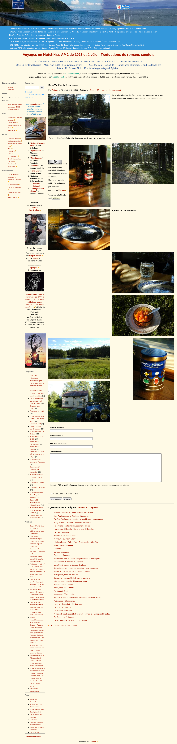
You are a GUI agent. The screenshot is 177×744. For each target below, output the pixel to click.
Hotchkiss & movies (14, 187)
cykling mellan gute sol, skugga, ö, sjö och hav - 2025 (36, 401)
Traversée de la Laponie (64, 585)
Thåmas (55, 90)
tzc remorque (34, 732)
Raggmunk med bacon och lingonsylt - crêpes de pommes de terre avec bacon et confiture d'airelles (37, 595)
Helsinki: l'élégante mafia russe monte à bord (73, 526)
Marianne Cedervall (36, 722)
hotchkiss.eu (12, 177)
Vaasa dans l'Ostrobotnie (65, 594)
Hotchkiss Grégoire (14, 179)
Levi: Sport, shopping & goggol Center (70, 565)
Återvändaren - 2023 (37, 411)
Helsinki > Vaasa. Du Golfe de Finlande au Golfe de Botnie (78, 598)
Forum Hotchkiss (13, 174)
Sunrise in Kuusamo (63, 555)
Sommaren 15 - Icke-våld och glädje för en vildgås (37, 454)
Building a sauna (61, 552)
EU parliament (35, 256)
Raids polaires (12, 197)
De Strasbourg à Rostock (65, 617)
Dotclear (93, 741)
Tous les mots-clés (33, 737)
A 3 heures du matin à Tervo (66, 539)
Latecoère (11, 151)
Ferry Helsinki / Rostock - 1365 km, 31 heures (73, 523)
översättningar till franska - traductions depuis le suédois (37, 393)
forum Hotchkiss (13, 109)
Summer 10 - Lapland (98, 90)
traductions (35, 104)
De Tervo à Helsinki (62, 532)
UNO (35, 258)
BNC (9, 149)
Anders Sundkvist (36, 704)
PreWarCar (11, 130)
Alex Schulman (35, 702)
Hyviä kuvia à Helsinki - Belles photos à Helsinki (74, 529)
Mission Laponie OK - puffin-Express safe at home (75, 513)
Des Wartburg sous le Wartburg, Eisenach (71, 516)
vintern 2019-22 (35, 424)
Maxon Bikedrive (35, 724)
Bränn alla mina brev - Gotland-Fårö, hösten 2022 (37, 418)
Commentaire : (56, 452)
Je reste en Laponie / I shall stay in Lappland (73, 578)
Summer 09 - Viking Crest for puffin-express (36, 495)
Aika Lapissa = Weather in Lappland (69, 562)
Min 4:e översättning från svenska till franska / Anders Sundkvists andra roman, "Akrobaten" (37, 660)
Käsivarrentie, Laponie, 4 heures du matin (71, 581)
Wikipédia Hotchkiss (14, 192)
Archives (11, 90)
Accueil (10, 87)
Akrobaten (35, 166)
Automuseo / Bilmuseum (64, 601)
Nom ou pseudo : (57, 428)
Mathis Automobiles (14, 141)
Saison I (36, 184)
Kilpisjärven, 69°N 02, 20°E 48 (67, 575)
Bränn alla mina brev (37, 709)
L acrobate (33, 719)
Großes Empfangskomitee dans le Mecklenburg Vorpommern (79, 519)
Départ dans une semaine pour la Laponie (71, 620)
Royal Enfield (12, 123)
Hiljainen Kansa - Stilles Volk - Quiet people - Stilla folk (77, 542)
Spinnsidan (36, 151)
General (33, 513)
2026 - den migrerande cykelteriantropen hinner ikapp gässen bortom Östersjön (37, 381)
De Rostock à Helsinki (63, 611)
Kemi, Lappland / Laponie (65, 588)
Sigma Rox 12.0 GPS (37, 727)
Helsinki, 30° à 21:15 (63, 607)
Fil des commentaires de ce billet (64, 625)
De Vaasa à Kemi (62, 591)
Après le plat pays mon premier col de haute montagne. (77, 568)
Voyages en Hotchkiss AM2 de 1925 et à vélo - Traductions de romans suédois (88, 55)
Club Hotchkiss (13, 185)
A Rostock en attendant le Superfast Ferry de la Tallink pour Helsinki (82, 614)
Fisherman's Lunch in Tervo (66, 536)
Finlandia (58, 549)
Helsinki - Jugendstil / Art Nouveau (68, 604)
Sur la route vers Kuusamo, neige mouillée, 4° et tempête (77, 558)
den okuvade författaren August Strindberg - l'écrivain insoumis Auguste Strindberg (37, 541)
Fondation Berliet (13, 138)
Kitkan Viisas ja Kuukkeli (65, 545)
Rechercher (29, 83)
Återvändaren (36, 158)
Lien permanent (115, 90)
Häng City (35, 171)
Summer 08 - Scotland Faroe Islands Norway (35, 502)
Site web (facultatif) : (58, 444)
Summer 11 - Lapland (37, 482)
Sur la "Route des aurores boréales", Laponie (73, 571)
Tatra (9, 154)
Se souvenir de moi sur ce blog (65, 494)
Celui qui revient (35, 712)
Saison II (37, 186)
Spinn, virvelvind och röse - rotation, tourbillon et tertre (37, 650)
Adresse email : (56, 436)
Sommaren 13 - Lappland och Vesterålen (35, 469)
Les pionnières (13, 156)
